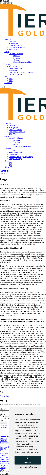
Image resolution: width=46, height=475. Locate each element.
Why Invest (13, 66)
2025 (11, 81)
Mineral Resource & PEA (22, 62)
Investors (7, 64)
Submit (3, 423)
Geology (16, 60)
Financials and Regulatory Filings (21, 72)
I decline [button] (27, 462)
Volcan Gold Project (16, 54)
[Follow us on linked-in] (1, 171)
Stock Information (15, 68)
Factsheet (3, 427)
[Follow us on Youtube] (5, 171)
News (6, 76)
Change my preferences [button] (27, 467)
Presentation (13, 70)
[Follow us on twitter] (3, 171)
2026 (11, 79)
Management (13, 43)
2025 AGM (13, 50)
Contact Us (8, 83)
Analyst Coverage (15, 74)
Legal (2, 470)
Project (6, 52)
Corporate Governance (17, 47)
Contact (2, 468)
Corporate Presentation (8, 425)
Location (16, 58)
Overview (12, 41)
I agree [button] (27, 458)
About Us (7, 39)
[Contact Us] (7, 437)
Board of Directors (15, 45)
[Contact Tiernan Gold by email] (7, 171)
